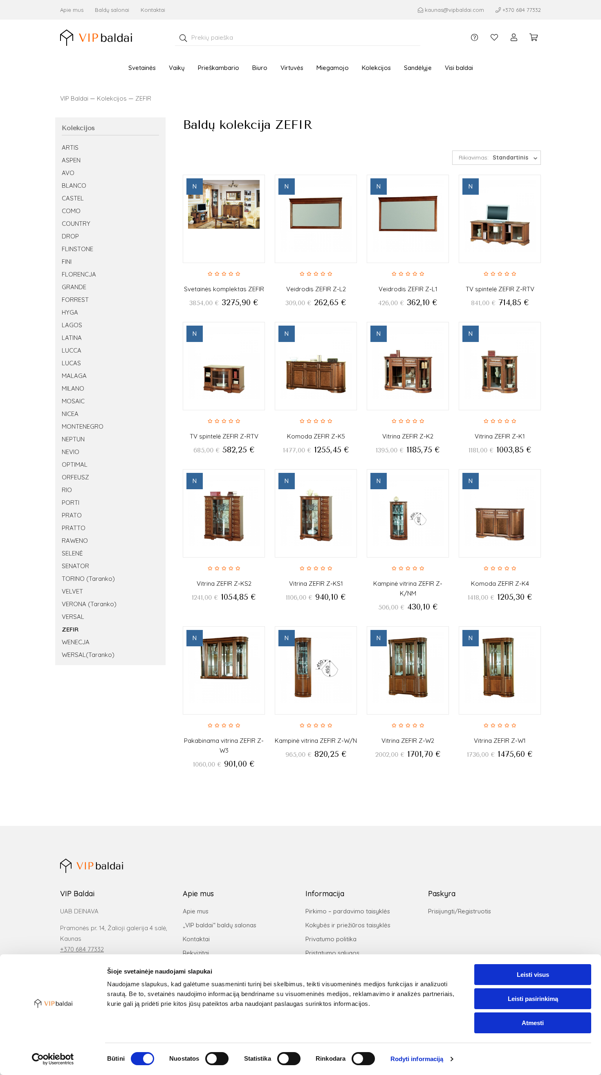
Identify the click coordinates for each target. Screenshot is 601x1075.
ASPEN (71, 160)
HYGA (70, 312)
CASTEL (73, 198)
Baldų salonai (112, 10)
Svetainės (142, 68)
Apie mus (71, 10)
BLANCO (74, 185)
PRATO (72, 515)
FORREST (75, 300)
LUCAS (71, 363)
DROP (70, 236)
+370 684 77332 (82, 949)
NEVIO (70, 452)
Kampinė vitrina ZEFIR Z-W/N (316, 740)
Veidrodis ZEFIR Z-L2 (316, 289)
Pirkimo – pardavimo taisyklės (347, 911)
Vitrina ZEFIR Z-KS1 (316, 583)
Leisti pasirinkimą (533, 998)
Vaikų (177, 68)
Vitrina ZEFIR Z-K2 (407, 436)
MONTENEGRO (82, 426)
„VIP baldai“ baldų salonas (219, 925)
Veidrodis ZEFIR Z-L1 (408, 289)
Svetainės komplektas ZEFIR (224, 289)
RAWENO (75, 540)
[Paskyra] (514, 37)
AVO (68, 173)
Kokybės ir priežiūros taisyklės (347, 925)
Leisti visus (533, 974)
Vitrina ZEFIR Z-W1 (500, 740)
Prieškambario (218, 68)
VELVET (72, 591)
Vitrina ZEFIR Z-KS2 (224, 583)
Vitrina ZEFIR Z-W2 (407, 740)
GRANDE (74, 287)
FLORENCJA (79, 274)
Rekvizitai (196, 953)
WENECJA (76, 642)
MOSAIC (73, 401)
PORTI (70, 502)
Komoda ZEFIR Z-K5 (316, 436)
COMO (71, 211)
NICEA (70, 414)
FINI (67, 261)
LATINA (72, 338)
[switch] (217, 1058)
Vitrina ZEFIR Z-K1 (500, 436)
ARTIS (70, 147)
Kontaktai (153, 10)
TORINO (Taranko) (88, 578)
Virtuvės (291, 68)
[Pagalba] (474, 37)
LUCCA (71, 350)
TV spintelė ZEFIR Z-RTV (500, 289)
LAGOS (72, 325)
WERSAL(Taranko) (88, 655)
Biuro (259, 68)
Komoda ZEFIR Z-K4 (500, 583)
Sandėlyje (418, 68)
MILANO (73, 388)
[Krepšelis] (533, 37)
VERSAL (73, 617)
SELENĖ (72, 553)
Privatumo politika (331, 939)
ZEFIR (143, 98)
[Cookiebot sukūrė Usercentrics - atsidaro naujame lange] (53, 1059)
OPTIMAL (74, 464)
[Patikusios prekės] (494, 37)
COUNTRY (76, 223)
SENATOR (75, 566)
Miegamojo (332, 68)
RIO (67, 490)
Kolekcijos (376, 68)
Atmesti (533, 1022)
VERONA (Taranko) (89, 604)
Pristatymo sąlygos (332, 953)
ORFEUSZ (75, 477)
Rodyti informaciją (417, 1058)
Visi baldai (459, 68)
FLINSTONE (77, 249)
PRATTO (73, 528)
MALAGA (74, 376)
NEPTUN (73, 439)
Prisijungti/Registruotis (459, 911)
